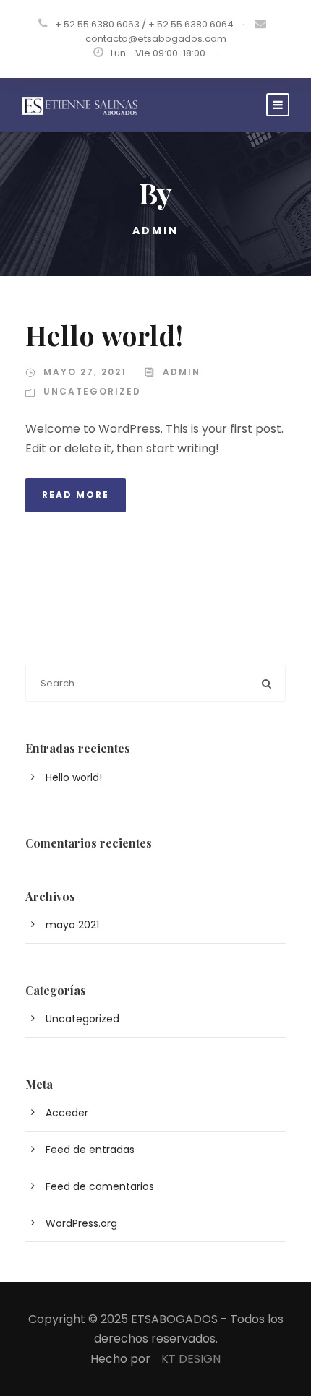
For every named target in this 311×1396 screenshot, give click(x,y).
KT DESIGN (191, 1358)
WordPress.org (81, 1223)
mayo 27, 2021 (85, 372)
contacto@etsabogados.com (155, 39)
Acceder (67, 1113)
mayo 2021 (72, 925)
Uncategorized (92, 391)
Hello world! (104, 335)
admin (181, 372)
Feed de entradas (90, 1149)
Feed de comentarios (100, 1186)
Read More (75, 494)
